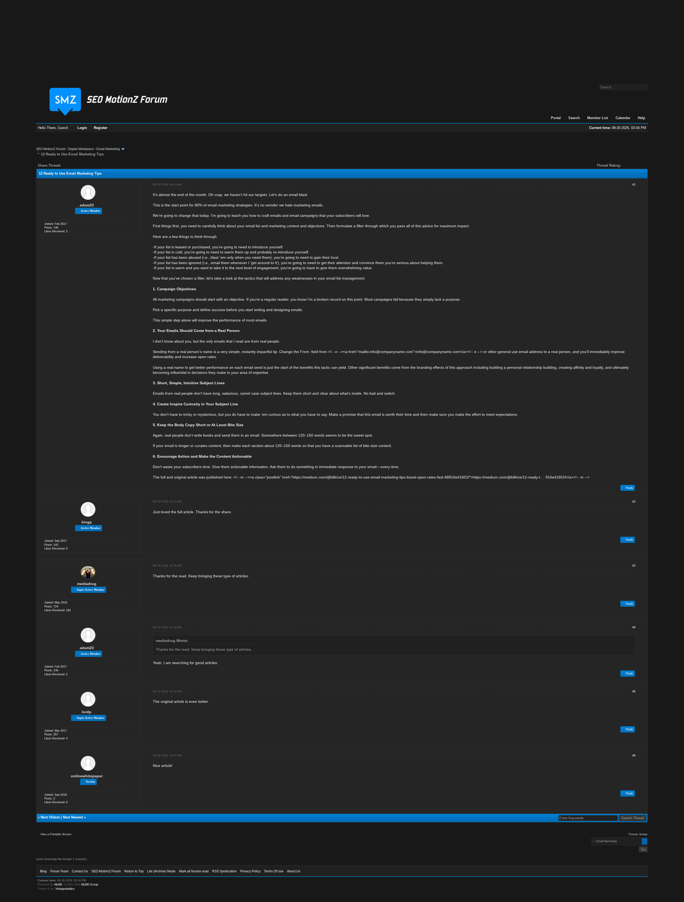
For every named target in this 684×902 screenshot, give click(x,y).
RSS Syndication (224, 871)
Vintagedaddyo (65, 888)
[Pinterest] (86, 165)
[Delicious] (77, 165)
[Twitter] (69, 165)
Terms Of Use (273, 871)
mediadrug (86, 584)
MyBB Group (89, 884)
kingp (86, 522)
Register (100, 128)
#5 (633, 691)
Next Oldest (50, 817)
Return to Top (134, 871)
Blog (43, 871)
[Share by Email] (90, 165)
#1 (633, 184)
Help (641, 118)
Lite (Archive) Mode (161, 871)
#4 (633, 627)
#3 (633, 565)
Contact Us (80, 871)
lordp (86, 712)
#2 (633, 501)
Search (574, 118)
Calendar (623, 118)
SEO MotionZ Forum (50, 149)
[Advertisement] (342, 39)
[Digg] (73, 165)
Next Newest (73, 817)
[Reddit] (81, 165)
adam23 (87, 205)
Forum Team (59, 871)
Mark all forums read (194, 871)
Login (82, 128)
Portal (556, 118)
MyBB (58, 884)
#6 (633, 755)
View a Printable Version (55, 834)
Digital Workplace (81, 149)
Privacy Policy (250, 871)
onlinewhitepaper (87, 776)
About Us (293, 871)
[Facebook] (66, 165)
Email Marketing (108, 149)
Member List (597, 118)
